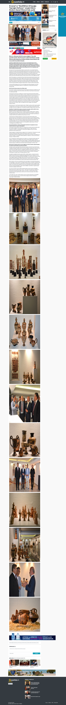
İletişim (50, 702)
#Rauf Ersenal (24, 642)
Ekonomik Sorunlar (47, 50)
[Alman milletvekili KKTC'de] (45, 11)
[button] (9, 2)
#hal (37, 642)
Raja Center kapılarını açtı (35, 696)
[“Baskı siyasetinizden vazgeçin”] (14, 662)
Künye (47, 702)
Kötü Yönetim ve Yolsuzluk (48, 51)
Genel (34, 1)
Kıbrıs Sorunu (46, 52)
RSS (52, 702)
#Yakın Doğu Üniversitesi (13, 642)
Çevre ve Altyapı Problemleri (48, 55)
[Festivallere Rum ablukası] (25, 662)
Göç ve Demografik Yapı (47, 56)
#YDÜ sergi (19, 642)
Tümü (55, 30)
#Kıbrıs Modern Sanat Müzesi (31, 642)
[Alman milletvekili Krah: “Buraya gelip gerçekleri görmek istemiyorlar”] (45, 6)
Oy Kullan (45, 58)
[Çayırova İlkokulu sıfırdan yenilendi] (45, 26)
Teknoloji (47, 1)
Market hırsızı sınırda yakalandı (52, 21)
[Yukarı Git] (63, 702)
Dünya (42, 1)
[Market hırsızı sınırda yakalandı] (45, 21)
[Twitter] (10, 683)
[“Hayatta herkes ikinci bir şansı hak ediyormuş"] (45, 16)
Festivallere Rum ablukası (24, 666)
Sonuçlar (54, 58)
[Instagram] (12, 683)
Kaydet (22, 48)
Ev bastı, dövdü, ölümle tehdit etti (34, 667)
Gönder (36, 653)
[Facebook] (8, 683)
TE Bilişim (20, 703)
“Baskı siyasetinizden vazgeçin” (13, 667)
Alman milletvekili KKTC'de (52, 11)
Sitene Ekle (56, 702)
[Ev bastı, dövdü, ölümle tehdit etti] (35, 662)
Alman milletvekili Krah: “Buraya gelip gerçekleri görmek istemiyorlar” (53, 6)
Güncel (38, 1)
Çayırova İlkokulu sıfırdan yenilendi (52, 26)
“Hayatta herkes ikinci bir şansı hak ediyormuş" (53, 16)
